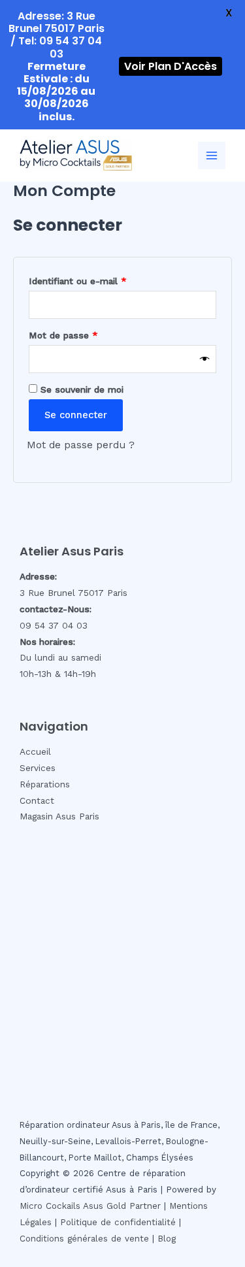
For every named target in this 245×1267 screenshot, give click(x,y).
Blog (166, 1238)
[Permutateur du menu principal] (211, 155)
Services (38, 768)
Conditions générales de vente (84, 1238)
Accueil (35, 751)
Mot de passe (86, 334)
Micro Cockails (50, 1206)
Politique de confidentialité (118, 1222)
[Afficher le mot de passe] (205, 359)
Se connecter (75, 415)
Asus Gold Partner (122, 1206)
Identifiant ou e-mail (100, 280)
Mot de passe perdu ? (81, 445)
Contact (37, 800)
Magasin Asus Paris (59, 816)
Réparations (45, 784)
